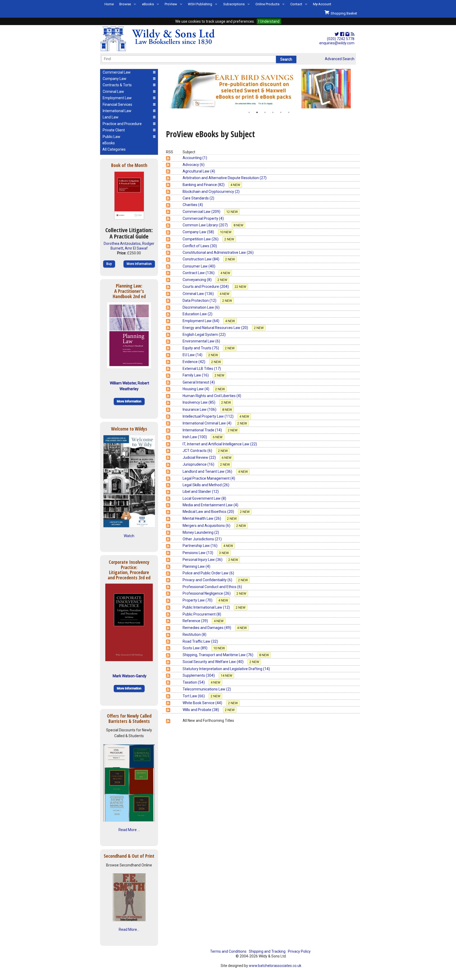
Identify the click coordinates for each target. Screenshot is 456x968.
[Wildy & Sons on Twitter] (337, 34)
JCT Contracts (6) (198, 451)
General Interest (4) (199, 382)
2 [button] (257, 112)
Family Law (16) (196, 375)
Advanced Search (339, 59)
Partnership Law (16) (200, 545)
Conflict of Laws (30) (200, 246)
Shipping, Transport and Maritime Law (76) (218, 655)
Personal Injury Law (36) (203, 559)
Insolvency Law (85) (199, 402)
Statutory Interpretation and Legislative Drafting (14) (226, 669)
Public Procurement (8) (202, 614)
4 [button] (273, 112)
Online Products (267, 4)
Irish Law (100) (195, 437)
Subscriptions (234, 4)
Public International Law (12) (207, 607)
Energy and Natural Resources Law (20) (216, 328)
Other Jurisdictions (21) (202, 539)
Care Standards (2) (198, 198)
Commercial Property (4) (203, 218)
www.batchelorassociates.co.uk (275, 966)
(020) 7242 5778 (340, 39)
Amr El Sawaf (136, 248)
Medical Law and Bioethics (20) (209, 511)
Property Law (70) (198, 600)
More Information (139, 264)
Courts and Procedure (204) (206, 286)
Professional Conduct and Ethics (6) (212, 587)
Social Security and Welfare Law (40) (213, 662)
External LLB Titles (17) (202, 368)
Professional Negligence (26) (207, 593)
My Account (322, 4)
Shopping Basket (343, 13)
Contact (296, 4)
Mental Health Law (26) (202, 518)
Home (109, 4)
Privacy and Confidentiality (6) (208, 580)
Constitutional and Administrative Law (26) (218, 252)
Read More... (129, 929)
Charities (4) (193, 205)
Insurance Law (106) (200, 409)
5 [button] (280, 112)
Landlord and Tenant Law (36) (208, 471)
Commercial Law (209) (202, 211)
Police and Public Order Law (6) (208, 573)
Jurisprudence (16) (199, 464)
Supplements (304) (199, 675)
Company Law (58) (199, 232)
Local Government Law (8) (204, 498)
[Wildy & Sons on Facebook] (342, 34)
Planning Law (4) (196, 566)
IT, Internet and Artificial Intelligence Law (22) (220, 444)
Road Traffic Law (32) (200, 641)
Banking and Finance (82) (204, 185)
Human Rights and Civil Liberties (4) (212, 396)
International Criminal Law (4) (207, 423)
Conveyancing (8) (197, 280)
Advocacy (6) (194, 165)
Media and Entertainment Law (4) (210, 505)
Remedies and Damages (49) (207, 628)
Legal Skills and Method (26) (206, 485)
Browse (125, 4)
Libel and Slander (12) (201, 491)
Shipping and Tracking (267, 951)
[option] (261, 88)
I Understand (268, 21)
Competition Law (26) (201, 239)
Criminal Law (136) (199, 294)
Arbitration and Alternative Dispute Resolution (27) (225, 178)
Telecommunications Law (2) (207, 689)
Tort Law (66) (194, 696)
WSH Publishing (200, 4)
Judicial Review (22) (200, 457)
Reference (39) (196, 621)
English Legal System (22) (204, 334)
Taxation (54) (194, 682)
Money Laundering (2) (201, 532)
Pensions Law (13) (198, 553)
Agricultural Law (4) (199, 171)
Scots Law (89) (195, 648)
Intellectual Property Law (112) (208, 416)
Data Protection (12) (200, 300)
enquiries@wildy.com (336, 43)
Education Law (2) (197, 314)
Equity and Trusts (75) (201, 348)
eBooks (148, 4)
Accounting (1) (195, 158)
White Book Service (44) (203, 703)
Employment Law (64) (201, 321)
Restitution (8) (194, 634)
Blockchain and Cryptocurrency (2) (211, 191)
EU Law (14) (193, 355)
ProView (171, 4)
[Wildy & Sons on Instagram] (347, 34)
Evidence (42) (194, 362)
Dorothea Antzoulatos (122, 243)
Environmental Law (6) (201, 341)
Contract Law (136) (199, 273)
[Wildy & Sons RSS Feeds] (352, 34)
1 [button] (249, 112)
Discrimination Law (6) (201, 307)
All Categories (114, 149)
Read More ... (129, 830)
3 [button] (265, 112)
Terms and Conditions (228, 951)
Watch (129, 536)
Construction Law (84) (201, 259)
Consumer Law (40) (199, 266)
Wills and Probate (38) (201, 710)
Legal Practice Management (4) (209, 478)
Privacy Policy (299, 951)
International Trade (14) (203, 430)
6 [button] (288, 112)
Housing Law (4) (196, 389)
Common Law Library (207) (206, 225)
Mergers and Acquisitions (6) (207, 525)
